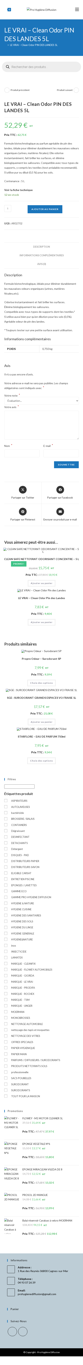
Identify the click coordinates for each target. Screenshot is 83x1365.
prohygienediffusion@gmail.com (37, 1294)
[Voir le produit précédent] (7, 90)
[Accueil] (5, 44)
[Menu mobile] (77, 9)
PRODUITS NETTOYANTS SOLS (29, 1066)
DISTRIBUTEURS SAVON (25, 867)
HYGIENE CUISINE (21, 909)
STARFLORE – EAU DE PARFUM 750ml (41, 736)
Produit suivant (65, 90)
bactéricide (17, 812)
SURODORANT (20, 1084)
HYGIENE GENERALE (22, 933)
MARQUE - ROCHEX (22, 993)
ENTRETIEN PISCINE (22, 879)
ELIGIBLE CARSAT (21, 873)
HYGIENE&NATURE (22, 939)
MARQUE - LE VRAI (22, 981)
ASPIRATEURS (19, 800)
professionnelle (19, 1072)
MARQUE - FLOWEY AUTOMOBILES (31, 969)
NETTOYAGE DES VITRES (25, 1035)
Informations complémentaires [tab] (41, 255)
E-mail (48, 445)
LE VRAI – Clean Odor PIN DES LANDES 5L (34, 44)
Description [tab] (41, 246)
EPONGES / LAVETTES (24, 885)
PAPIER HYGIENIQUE (23, 1048)
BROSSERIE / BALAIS (23, 818)
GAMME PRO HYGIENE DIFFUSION (31, 897)
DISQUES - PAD (20, 855)
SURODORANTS (20, 1090)
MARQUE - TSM (20, 999)
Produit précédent (20, 90)
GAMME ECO (19, 891)
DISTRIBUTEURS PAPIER (25, 861)
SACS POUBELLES (21, 1078)
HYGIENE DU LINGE (22, 927)
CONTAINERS (19, 824)
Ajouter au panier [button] (42, 583)
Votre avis (11, 407)
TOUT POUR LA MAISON (25, 1096)
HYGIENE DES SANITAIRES (26, 915)
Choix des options (41, 682)
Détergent (17, 849)
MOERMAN (17, 1011)
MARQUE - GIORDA (22, 975)
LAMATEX (17, 957)
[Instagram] (22, 1331)
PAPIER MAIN (19, 1054)
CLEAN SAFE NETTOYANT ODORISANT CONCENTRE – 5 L (41, 559)
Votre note (12, 395)
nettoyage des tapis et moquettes (30, 1029)
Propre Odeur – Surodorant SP (41, 658)
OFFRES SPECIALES (22, 1042)
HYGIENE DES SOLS (22, 921)
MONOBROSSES (20, 1017)
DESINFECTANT (20, 836)
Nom (8, 445)
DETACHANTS (19, 843)
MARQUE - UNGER (21, 1005)
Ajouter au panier (44, 209)
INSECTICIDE (18, 951)
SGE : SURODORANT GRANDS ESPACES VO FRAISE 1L (41, 697)
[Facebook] (12, 1331)
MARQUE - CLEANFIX (23, 963)
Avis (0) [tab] (41, 264)
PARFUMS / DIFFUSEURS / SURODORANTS (35, 1060)
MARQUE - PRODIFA (23, 987)
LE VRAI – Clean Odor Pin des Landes (41, 598)
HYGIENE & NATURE (22, 903)
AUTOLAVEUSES (20, 806)
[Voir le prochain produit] (76, 90)
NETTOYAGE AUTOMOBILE (27, 1024)
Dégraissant (18, 830)
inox (13, 945)
